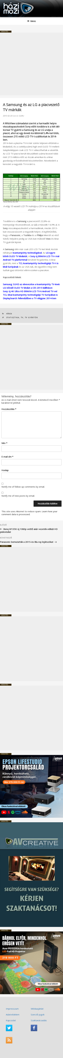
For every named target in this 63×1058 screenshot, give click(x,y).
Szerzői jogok (37, 1014)
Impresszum (12, 1008)
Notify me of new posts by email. (18, 495)
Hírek (9, 314)
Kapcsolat (11, 1020)
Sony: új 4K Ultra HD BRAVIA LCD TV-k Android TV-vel (30, 291)
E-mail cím (7, 456)
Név (4, 443)
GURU (21, 116)
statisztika (12, 317)
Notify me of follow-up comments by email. (23, 486)
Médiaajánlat (37, 1008)
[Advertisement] (31, 64)
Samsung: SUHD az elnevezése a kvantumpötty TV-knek (31, 284)
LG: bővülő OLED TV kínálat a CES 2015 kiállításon (27, 287)
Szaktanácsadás (39, 1020)
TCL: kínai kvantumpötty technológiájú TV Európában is (30, 294)
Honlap (5, 470)
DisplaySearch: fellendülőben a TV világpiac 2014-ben (29, 298)
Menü (33, 21)
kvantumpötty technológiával (27, 252)
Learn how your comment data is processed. (29, 513)
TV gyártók (31, 317)
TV (22, 317)
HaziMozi (9, 2)
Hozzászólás (8, 409)
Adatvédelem (12, 1014)
